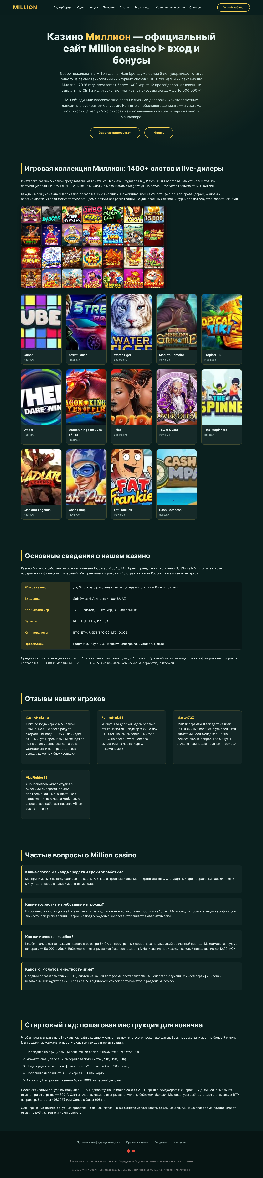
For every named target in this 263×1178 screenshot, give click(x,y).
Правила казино (137, 1142)
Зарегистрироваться (115, 132)
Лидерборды (63, 7)
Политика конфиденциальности (98, 1142)
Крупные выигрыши (170, 7)
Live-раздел (142, 7)
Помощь (109, 7)
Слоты (124, 7)
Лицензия (160, 1142)
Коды (81, 7)
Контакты (179, 1142)
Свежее (195, 7)
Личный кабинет (233, 7)
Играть (158, 132)
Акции (93, 7)
